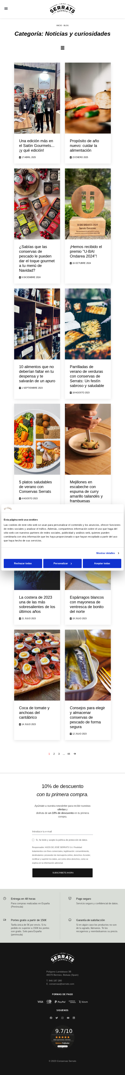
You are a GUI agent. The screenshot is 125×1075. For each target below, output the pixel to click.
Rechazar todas (23, 563)
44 (68, 753)
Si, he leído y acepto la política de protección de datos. (62, 840)
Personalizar (61, 563)
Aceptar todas (102, 563)
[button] (6, 8)
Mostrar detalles (105, 553)
